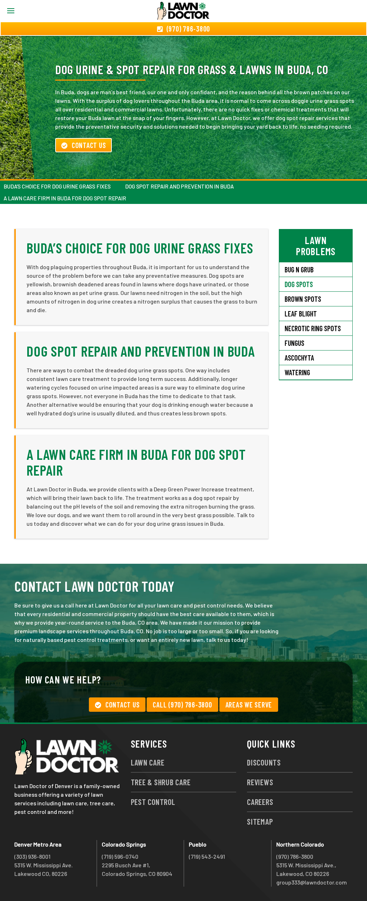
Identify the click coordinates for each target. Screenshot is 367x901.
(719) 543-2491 (207, 856)
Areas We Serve (248, 704)
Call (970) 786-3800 (182, 704)
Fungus (294, 343)
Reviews (260, 782)
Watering (297, 372)
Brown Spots (303, 299)
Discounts (264, 762)
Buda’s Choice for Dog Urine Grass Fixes (57, 186)
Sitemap (260, 821)
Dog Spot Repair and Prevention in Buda (179, 186)
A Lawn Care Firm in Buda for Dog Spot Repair (65, 198)
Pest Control (153, 801)
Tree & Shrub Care (161, 782)
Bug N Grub (299, 269)
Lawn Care (148, 762)
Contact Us (89, 145)
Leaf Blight (301, 313)
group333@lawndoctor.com (311, 882)
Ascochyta (299, 357)
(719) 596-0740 (120, 856)
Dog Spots (299, 284)
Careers (260, 801)
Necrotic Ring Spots (313, 328)
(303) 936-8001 (32, 856)
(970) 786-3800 (294, 856)
